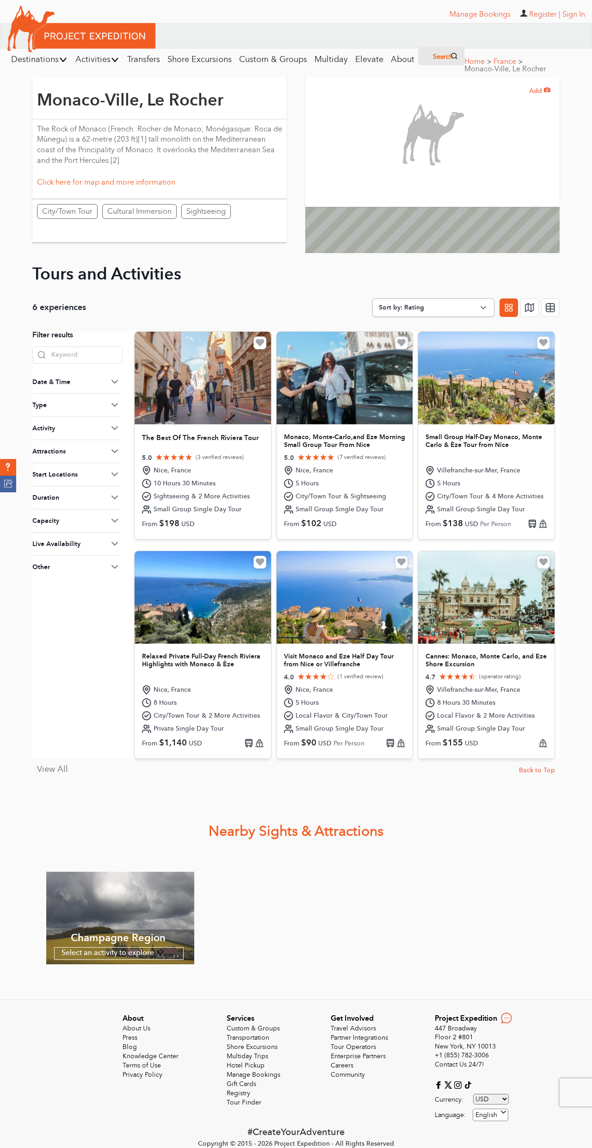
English (486, 1115)
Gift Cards (241, 1084)
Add (539, 91)
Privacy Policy (142, 1074)
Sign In (573, 14)
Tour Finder (244, 1102)
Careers (342, 1065)
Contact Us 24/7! (459, 1064)
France (508, 61)
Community (348, 1074)
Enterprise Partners (358, 1056)
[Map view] (529, 307)
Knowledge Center (151, 1056)
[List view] (550, 307)
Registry (238, 1093)
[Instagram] (459, 1084)
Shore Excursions (252, 1047)
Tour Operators (353, 1047)
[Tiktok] (467, 1084)
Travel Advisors (353, 1028)
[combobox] (490, 1115)
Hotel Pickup (246, 1065)
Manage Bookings (253, 1074)
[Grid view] (509, 307)
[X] (449, 1084)
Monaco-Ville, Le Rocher (505, 69)
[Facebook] (439, 1084)
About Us (136, 1028)
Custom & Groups (253, 1028)
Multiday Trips (247, 1056)
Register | (545, 14)
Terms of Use (142, 1065)
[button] (8, 467)
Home (477, 61)
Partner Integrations (359, 1037)
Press (130, 1037)
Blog (130, 1047)
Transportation (248, 1037)
